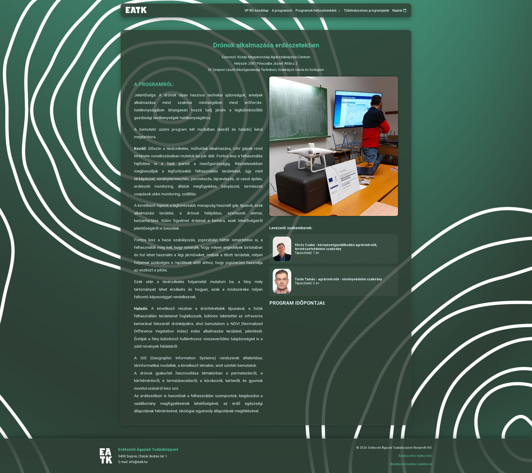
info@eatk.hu (138, 462)
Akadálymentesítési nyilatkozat (411, 464)
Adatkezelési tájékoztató (415, 456)
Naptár (397, 10)
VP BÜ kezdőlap (256, 10)
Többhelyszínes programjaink (366, 10)
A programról (282, 10)
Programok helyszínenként (318, 10)
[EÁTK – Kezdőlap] (136, 10)
